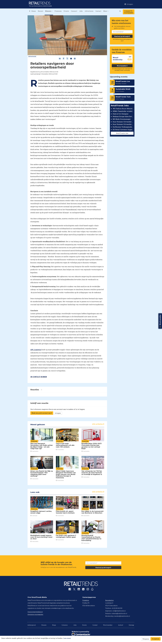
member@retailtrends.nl (122, 616)
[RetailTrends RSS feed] (83, 589)
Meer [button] (105, 11)
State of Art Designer (120, 114)
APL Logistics (35, 350)
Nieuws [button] (48, 11)
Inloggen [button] (129, 4)
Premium (58, 11)
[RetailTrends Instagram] (87, 589)
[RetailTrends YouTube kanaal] (78, 589)
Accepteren (155, 639)
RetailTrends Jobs (122, 133)
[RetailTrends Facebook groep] (69, 589)
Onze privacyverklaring (35, 612)
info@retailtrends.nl (119, 611)
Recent (40, 11)
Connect (74, 11)
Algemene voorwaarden (35, 614)
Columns (65, 625)
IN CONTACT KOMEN (38, 377)
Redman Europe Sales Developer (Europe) (123, 116)
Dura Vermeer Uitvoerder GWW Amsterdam (123, 122)
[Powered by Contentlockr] (81, 634)
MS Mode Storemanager (122, 119)
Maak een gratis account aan (41, 413)
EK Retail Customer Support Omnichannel (123, 130)
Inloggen (58, 413)
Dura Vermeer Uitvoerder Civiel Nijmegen (123, 124)
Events (66, 11)
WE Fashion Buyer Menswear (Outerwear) (123, 109)
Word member (122, 66)
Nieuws (43, 625)
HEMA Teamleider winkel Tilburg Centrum (123, 111)
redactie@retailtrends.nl (119, 613)
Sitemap (131, 625)
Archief (120, 625)
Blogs (54, 625)
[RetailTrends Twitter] (74, 590)
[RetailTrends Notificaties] (92, 589)
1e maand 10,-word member (128, 12)
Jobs (81, 11)
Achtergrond (32, 625)
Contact (98, 11)
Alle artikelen (97, 424)
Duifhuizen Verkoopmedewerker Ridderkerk (123, 127)
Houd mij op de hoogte (121, 36)
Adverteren (89, 11)
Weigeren (145, 639)
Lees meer (67, 638)
